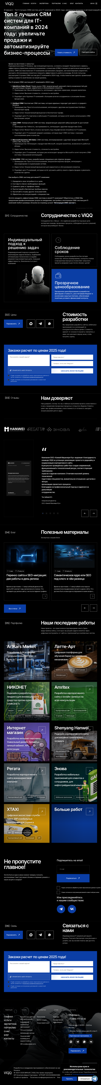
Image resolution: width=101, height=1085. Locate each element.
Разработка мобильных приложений (24, 1024)
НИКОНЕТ (17, 687)
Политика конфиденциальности (42, 1077)
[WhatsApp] (84, 1041)
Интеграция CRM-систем (64, 203)
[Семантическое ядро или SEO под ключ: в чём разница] (92, 596)
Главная (26, 3)
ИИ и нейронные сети (28, 1044)
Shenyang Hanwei (71, 727)
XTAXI (13, 809)
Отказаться (85, 1079)
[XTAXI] (42, 811)
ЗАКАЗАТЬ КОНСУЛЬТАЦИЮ (72, 371)
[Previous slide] (84, 513)
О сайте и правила (21, 1077)
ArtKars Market (21, 646)
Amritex (61, 687)
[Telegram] (77, 1041)
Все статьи (13, 609)
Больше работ (68, 809)
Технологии (41, 1017)
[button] (42, 513)
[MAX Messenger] (71, 1041)
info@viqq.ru (74, 1015)
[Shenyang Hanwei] (89, 730)
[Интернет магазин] (42, 730)
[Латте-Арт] (89, 648)
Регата (13, 768)
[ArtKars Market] (42, 648)
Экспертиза (44, 3)
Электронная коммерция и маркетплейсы (25, 1038)
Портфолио (56, 3)
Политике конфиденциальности (33, 377)
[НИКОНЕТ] (42, 689)
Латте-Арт (64, 646)
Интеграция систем (27, 1033)
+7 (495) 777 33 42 (77, 1019)
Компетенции (41, 1020)
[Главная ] (8, 10)
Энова (60, 768)
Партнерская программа (79, 1036)
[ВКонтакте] (91, 1041)
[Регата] (42, 770)
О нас (64, 3)
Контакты (79, 3)
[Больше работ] (89, 811)
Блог (72, 3)
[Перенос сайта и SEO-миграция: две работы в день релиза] (45, 596)
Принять (69, 1079)
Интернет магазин (16, 730)
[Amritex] (89, 689)
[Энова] (89, 770)
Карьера (56, 1017)
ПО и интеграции (26, 1030)
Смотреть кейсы (88, 52)
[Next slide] (93, 513)
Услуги (33, 3)
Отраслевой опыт (43, 1023)
